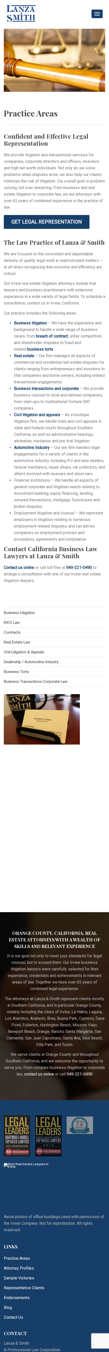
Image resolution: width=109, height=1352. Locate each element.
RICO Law (12, 622)
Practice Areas (17, 1258)
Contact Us (13, 1317)
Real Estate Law (17, 642)
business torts (40, 349)
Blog (8, 1307)
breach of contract (52, 336)
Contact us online (19, 567)
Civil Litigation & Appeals (24, 652)
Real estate (24, 355)
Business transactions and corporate (46, 388)
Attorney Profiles (19, 1268)
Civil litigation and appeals (37, 414)
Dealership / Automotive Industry (31, 662)
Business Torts (16, 671)
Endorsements (17, 1297)
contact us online (39, 1074)
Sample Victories (19, 1278)
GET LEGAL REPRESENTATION (46, 222)
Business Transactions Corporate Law (35, 681)
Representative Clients (24, 1287)
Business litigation (30, 323)
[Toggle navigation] (97, 14)
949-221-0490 (79, 567)
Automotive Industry (32, 447)
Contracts (12, 632)
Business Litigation (19, 612)
